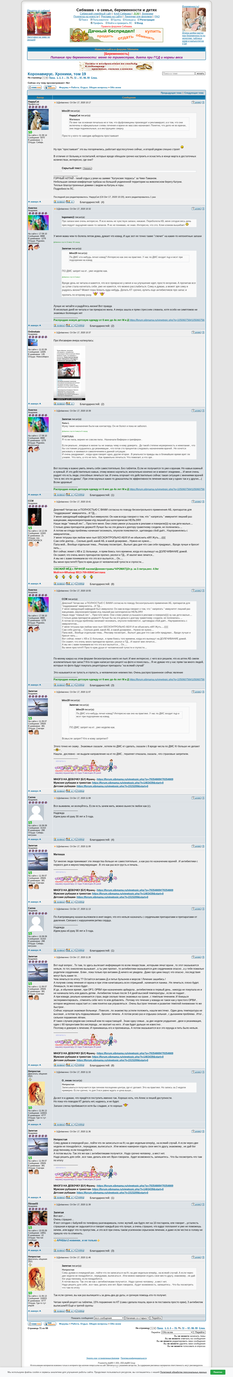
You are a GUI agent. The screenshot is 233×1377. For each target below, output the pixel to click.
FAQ (157, 16)
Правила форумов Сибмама (116, 26)
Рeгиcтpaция (147, 19)
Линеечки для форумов (138, 16)
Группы (117, 19)
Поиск (84, 19)
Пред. (52, 77)
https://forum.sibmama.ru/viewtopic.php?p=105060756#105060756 (166, 320)
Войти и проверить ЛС (120, 23)
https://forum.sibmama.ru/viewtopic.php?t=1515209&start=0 (112, 786)
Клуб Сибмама (122, 13)
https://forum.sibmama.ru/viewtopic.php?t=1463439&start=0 (128, 782)
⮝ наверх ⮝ (34, 201)
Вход (140, 23)
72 (75, 77)
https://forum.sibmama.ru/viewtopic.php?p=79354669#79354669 (135, 779)
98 (84, 77)
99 (88, 77)
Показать (87, 168)
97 (81, 77)
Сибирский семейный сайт (95, 13)
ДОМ (136, 13)
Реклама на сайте (111, 16)
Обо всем (115, 87)
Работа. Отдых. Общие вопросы (89, 87)
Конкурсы (130, 19)
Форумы (64, 87)
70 (67, 77)
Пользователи (100, 19)
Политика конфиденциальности (134, 1358)
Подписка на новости (86, 16)
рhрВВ (110, 1363)
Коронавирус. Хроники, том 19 (57, 74)
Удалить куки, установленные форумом (102, 1358)
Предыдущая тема (171, 93)
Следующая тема (194, 93)
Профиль (98, 23)
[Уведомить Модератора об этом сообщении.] (203, 102)
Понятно (218, 1372)
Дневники (147, 13)
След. (94, 77)
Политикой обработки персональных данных (183, 1372)
